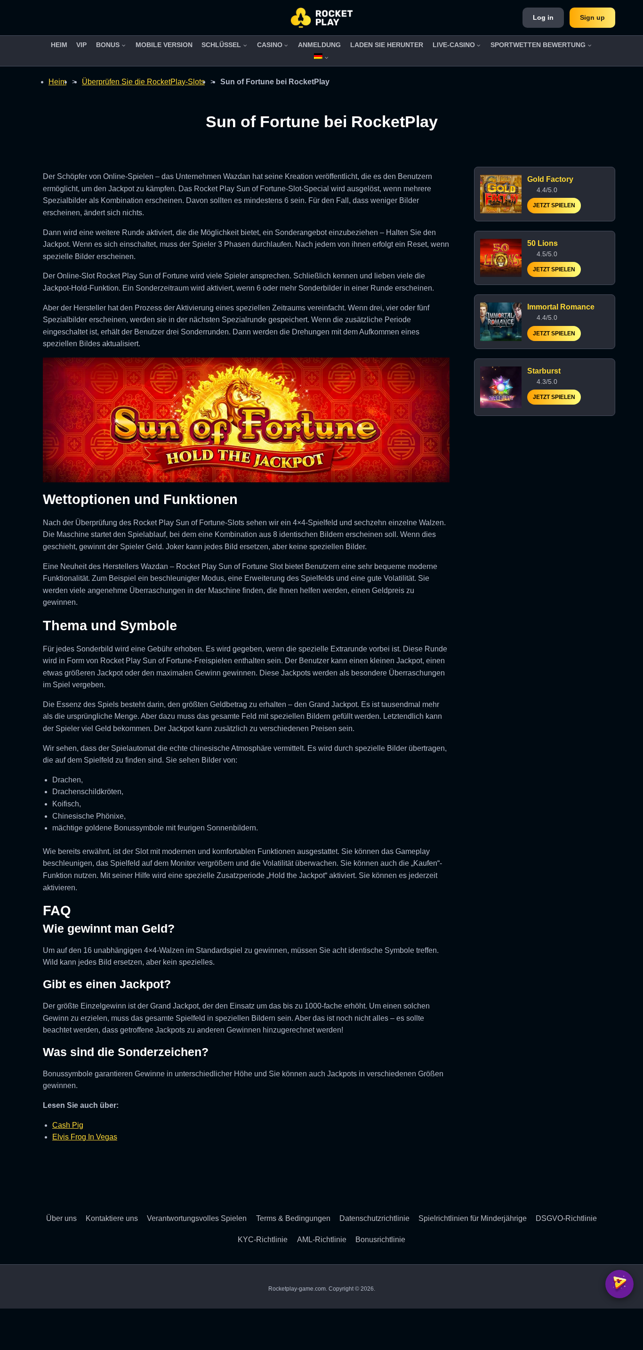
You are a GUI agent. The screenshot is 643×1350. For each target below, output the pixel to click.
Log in (543, 17)
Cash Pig (67, 1125)
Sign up (592, 17)
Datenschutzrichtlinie (374, 1218)
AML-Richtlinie (321, 1240)
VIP (81, 45)
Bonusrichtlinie (380, 1240)
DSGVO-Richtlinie (566, 1218)
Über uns (61, 1218)
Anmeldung (319, 45)
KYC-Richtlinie (263, 1240)
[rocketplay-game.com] (322, 18)
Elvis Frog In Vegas (84, 1137)
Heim (59, 45)
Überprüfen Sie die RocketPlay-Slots (143, 82)
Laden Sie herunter (386, 45)
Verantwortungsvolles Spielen (197, 1218)
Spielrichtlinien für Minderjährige (472, 1218)
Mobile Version (164, 45)
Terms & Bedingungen (293, 1218)
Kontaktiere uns (112, 1218)
